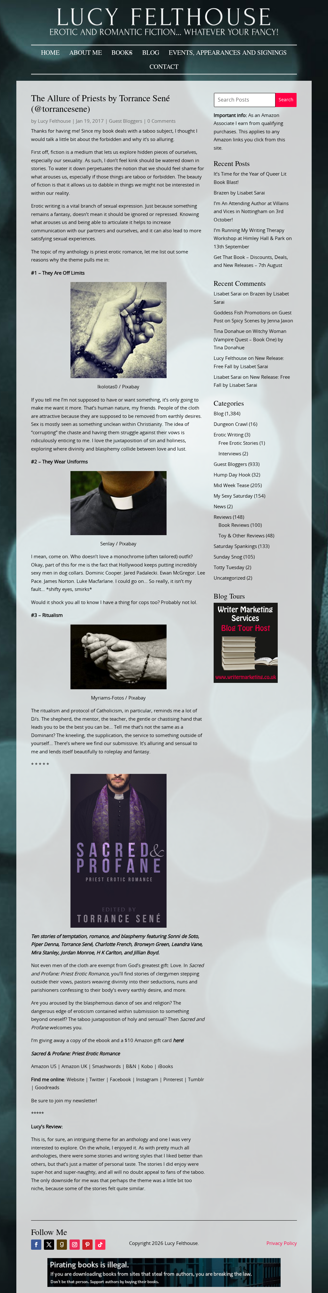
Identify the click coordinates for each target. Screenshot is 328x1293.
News (220, 506)
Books (122, 52)
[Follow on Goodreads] (62, 1244)
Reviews (223, 517)
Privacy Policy (281, 1243)
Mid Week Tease (231, 485)
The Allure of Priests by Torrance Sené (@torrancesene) (100, 103)
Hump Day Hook (232, 475)
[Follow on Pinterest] (87, 1244)
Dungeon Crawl (231, 424)
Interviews (229, 454)
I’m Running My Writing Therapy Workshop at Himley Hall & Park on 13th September (253, 238)
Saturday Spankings (235, 546)
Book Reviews (233, 525)
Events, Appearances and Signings (228, 52)
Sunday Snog (228, 557)
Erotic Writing (228, 435)
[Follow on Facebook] (36, 1244)
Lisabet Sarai (228, 294)
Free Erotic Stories (238, 443)
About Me (85, 52)
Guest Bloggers (125, 121)
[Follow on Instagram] (75, 1244)
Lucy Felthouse (54, 121)
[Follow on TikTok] (100, 1244)
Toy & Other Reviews (241, 536)
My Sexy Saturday (233, 496)
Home (50, 52)
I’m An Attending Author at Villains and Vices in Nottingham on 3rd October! (251, 211)
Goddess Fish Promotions (242, 313)
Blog (150, 52)
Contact (164, 66)
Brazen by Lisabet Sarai (239, 193)
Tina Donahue (229, 331)
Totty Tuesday (229, 567)
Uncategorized (229, 578)
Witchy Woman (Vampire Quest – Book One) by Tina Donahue (250, 339)
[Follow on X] (49, 1244)
